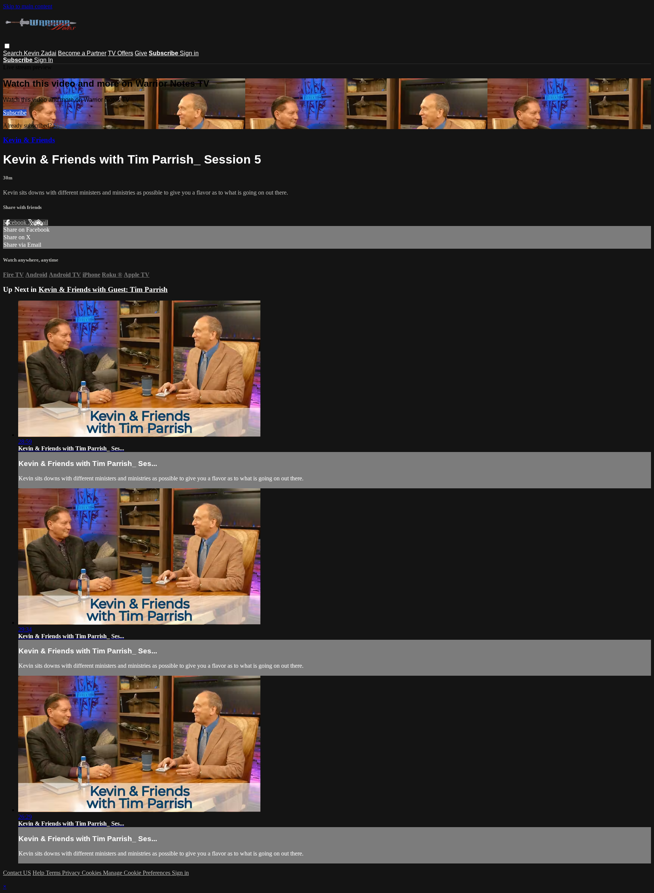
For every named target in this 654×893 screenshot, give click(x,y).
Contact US (17, 873)
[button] (7, 46)
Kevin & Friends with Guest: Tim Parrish (103, 289)
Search (13, 53)
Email (41, 222)
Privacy (72, 873)
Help (39, 873)
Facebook (15, 222)
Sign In (43, 60)
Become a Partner (82, 53)
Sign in (189, 53)
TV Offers (120, 53)
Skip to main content (27, 6)
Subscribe (14, 112)
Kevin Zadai (40, 53)
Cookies (92, 873)
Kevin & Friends (29, 140)
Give (141, 53)
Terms (54, 873)
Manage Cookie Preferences (137, 873)
